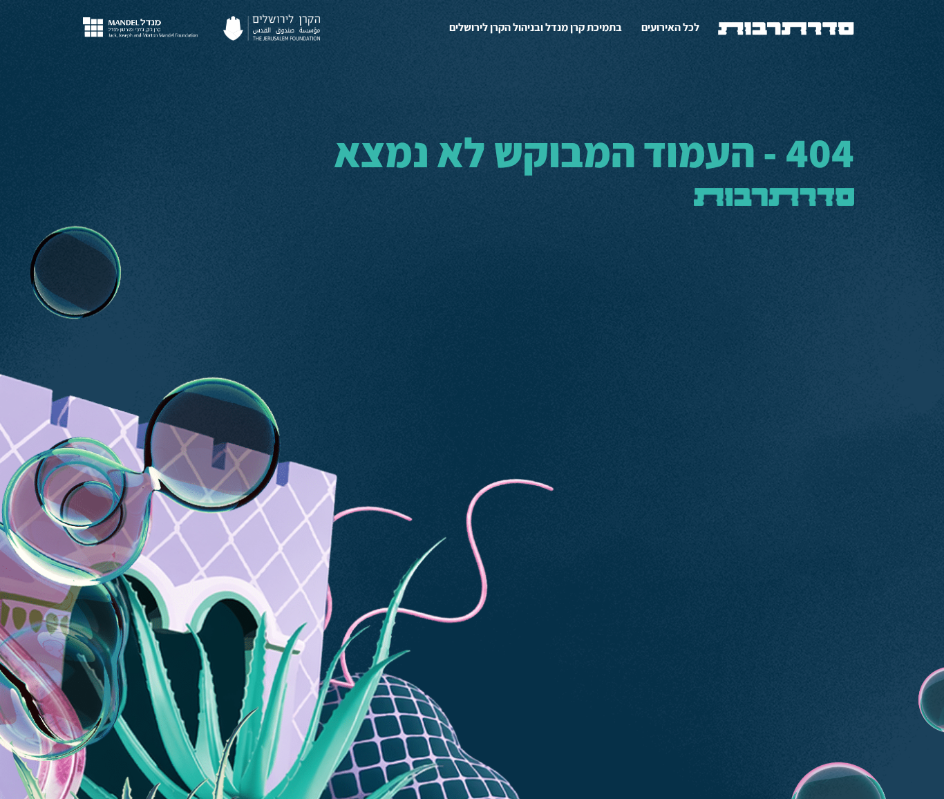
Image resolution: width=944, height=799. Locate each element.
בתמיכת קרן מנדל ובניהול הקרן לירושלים (535, 27)
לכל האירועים (670, 27)
